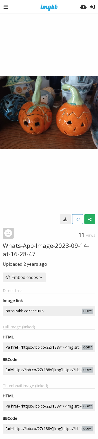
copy (87, 311)
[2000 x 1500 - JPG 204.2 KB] (65, 219)
